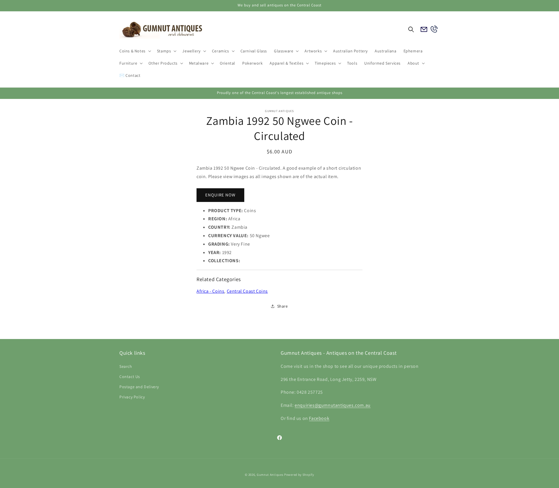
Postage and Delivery (139, 386)
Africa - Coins (210, 291)
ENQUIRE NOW (220, 195)
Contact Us (129, 376)
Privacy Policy (132, 397)
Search (125, 366)
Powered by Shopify (299, 475)
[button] (134, 51)
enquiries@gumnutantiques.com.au (333, 405)
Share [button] (282, 306)
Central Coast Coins (247, 291)
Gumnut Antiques (270, 475)
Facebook (319, 418)
